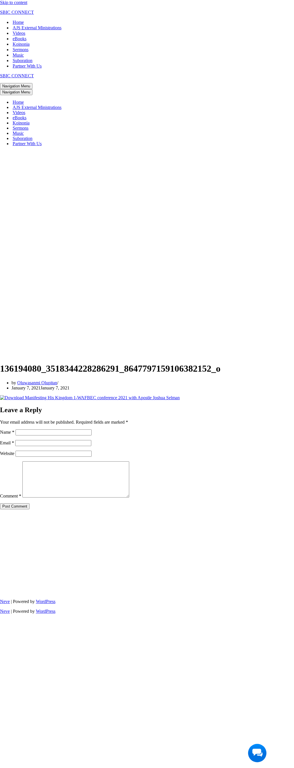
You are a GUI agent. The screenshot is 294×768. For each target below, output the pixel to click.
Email (7, 442)
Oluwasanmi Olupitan (37, 382)
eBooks (19, 38)
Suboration (22, 60)
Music (18, 55)
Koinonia (21, 44)
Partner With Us (27, 66)
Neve (5, 601)
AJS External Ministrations (37, 27)
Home (18, 22)
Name (7, 432)
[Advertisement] (103, 191)
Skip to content (13, 2)
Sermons (20, 49)
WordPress (45, 601)
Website (7, 453)
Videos (19, 33)
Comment (10, 496)
